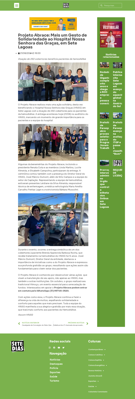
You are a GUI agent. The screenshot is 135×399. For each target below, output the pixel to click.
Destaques (56, 364)
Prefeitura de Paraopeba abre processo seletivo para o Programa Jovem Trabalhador (107, 135)
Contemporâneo (95, 349)
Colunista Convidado (97, 392)
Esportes (55, 372)
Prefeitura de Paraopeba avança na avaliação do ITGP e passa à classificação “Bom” (121, 138)
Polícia (54, 368)
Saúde (53, 376)
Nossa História (95, 370)
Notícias (55, 359)
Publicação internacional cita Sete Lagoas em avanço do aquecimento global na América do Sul (121, 89)
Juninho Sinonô (95, 376)
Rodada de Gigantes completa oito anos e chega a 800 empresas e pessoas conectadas (107, 88)
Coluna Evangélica (96, 365)
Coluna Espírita (95, 360)
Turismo (54, 380)
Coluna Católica (95, 355)
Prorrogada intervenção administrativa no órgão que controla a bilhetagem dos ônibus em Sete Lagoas (109, 188)
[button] (16, 5)
